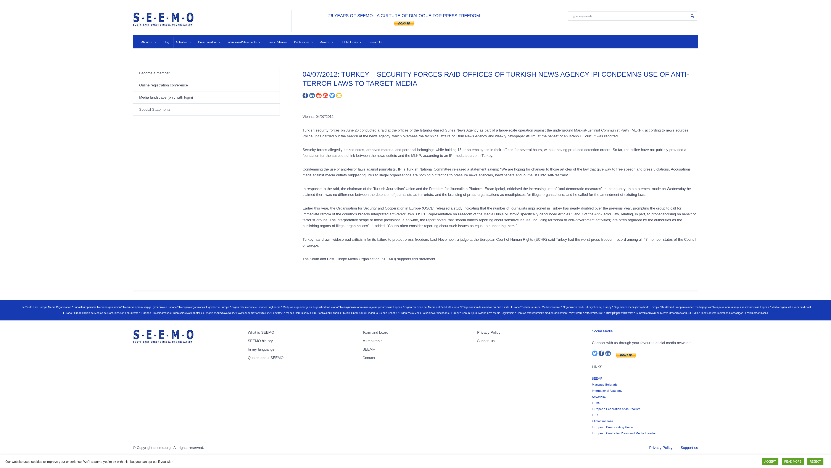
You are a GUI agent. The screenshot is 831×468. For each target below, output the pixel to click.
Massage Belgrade (605, 384)
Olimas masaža (602, 421)
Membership (372, 341)
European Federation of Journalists (616, 409)
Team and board (375, 332)
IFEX (595, 415)
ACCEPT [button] (770, 461)
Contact (368, 358)
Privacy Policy (489, 332)
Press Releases (277, 42)
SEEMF (368, 349)
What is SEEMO (261, 332)
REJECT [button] (815, 461)
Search (692, 16)
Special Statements (155, 109)
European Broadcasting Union (612, 427)
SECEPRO (599, 396)
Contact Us (376, 42)
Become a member (154, 73)
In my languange (261, 349)
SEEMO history (260, 341)
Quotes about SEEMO (265, 358)
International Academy (607, 390)
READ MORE (792, 461)
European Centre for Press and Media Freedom (624, 433)
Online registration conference (163, 85)
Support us (486, 341)
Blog (166, 42)
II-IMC (596, 403)
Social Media (602, 331)
